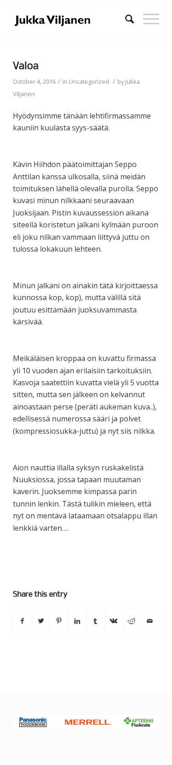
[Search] (125, 18)
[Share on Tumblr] (96, 621)
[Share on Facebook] (22, 621)
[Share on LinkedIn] (77, 621)
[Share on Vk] (113, 621)
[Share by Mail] (150, 621)
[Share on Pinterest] (59, 621)
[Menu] (146, 18)
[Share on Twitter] (41, 621)
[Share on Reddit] (132, 621)
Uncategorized (89, 81)
